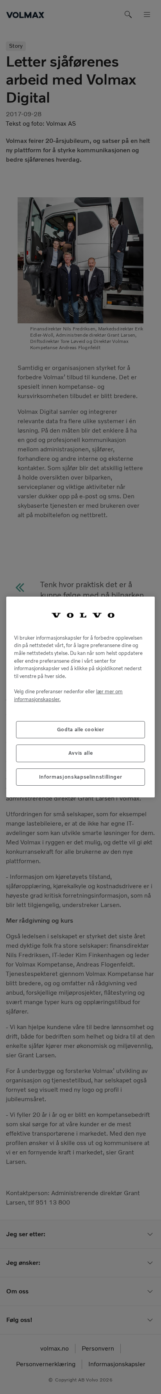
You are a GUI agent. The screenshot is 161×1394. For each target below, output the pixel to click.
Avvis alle (80, 753)
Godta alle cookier (80, 729)
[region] (80, 697)
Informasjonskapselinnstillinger (80, 777)
